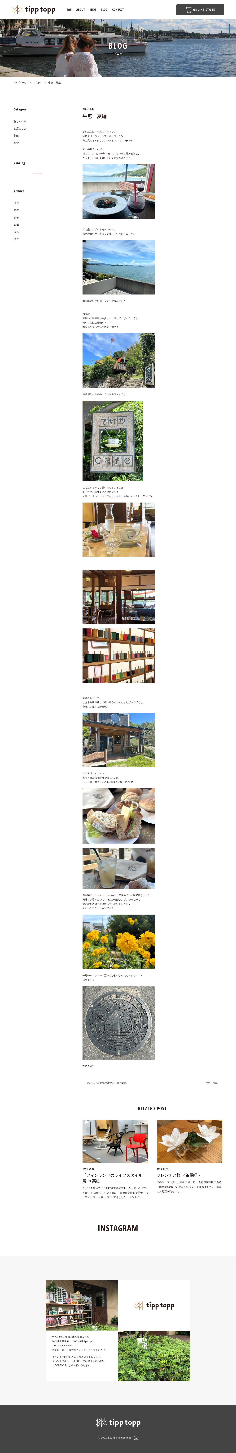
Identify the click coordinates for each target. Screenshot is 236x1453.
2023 (16, 224)
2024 (16, 217)
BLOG (104, 9)
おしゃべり (20, 121)
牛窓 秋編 (211, 1083)
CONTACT (118, 9)
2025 (16, 210)
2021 (16, 239)
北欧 (16, 135)
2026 (16, 203)
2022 (16, 232)
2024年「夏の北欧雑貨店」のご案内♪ (107, 1083)
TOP (68, 9)
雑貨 (16, 143)
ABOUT (80, 9)
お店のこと (20, 128)
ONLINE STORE (204, 9)
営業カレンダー (79, 1350)
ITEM (93, 9)
